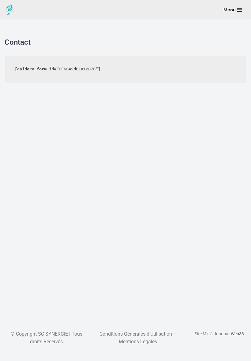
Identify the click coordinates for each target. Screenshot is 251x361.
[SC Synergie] (9, 9)
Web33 (237, 333)
